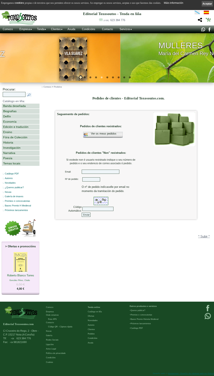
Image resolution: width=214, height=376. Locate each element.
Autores (9, 178)
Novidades (10, 183)
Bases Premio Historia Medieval (144, 319)
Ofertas (91, 316)
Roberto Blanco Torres (20, 282)
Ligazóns (50, 344)
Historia (8, 142)
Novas (8, 192)
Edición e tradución (15, 126)
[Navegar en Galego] (197, 13)
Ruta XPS (52, 319)
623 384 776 (114, 20)
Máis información (173, 2)
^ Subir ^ (204, 236)
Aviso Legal (51, 349)
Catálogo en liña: (14, 101)
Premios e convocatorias (17, 201)
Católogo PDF (137, 328)
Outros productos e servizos (143, 306)
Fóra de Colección (15, 137)
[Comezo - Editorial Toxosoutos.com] (19, 17)
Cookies (49, 362)
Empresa (24, 29)
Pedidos (58, 87)
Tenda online (94, 307)
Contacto (107, 29)
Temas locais (11, 163)
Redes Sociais (52, 340)
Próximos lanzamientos (141, 324)
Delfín (7, 116)
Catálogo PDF (12, 173)
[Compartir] (199, 21)
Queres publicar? (138, 310)
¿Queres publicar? (14, 187)
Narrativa (9, 153)
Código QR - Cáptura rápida (60, 327)
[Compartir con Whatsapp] (203, 30)
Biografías (10, 111)
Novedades (93, 320)
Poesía (7, 158)
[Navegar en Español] (207, 13)
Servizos (125, 29)
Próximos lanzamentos (16, 210)
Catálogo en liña (95, 312)
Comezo (8, 29)
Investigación (11, 147)
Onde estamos (52, 315)
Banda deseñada (14, 106)
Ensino (7, 132)
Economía (10, 121)
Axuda (71, 29)
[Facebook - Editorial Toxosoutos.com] (209, 30)
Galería (49, 335)
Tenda (40, 29)
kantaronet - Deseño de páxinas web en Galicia (191, 373)
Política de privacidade (56, 353)
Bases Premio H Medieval (18, 205)
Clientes (56, 29)
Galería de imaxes (14, 196)
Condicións (88, 29)
